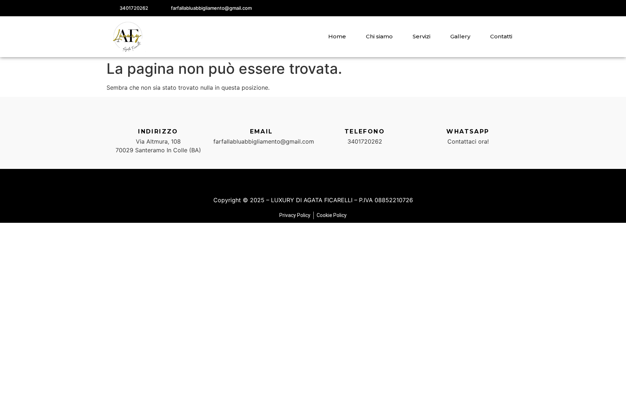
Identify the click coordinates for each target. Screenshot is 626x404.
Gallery (460, 36)
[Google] (511, 8)
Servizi (421, 36)
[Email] (261, 116)
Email (261, 131)
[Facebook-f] (479, 8)
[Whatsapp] (468, 116)
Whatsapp (467, 131)
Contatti (501, 36)
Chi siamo (379, 36)
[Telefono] (364, 116)
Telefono (365, 131)
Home (337, 36)
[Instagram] (495, 8)
